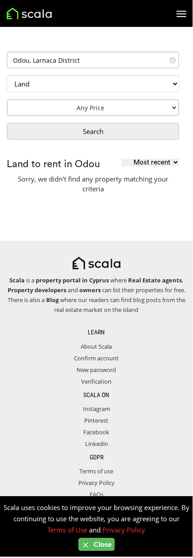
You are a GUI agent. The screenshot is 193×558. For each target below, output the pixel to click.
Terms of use (96, 471)
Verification (96, 381)
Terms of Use (67, 529)
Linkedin (96, 444)
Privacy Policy (96, 483)
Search (93, 131)
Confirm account (96, 358)
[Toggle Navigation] (181, 14)
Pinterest (96, 420)
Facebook (96, 432)
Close (102, 544)
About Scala (96, 346)
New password (96, 370)
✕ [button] (173, 60)
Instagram (96, 409)
